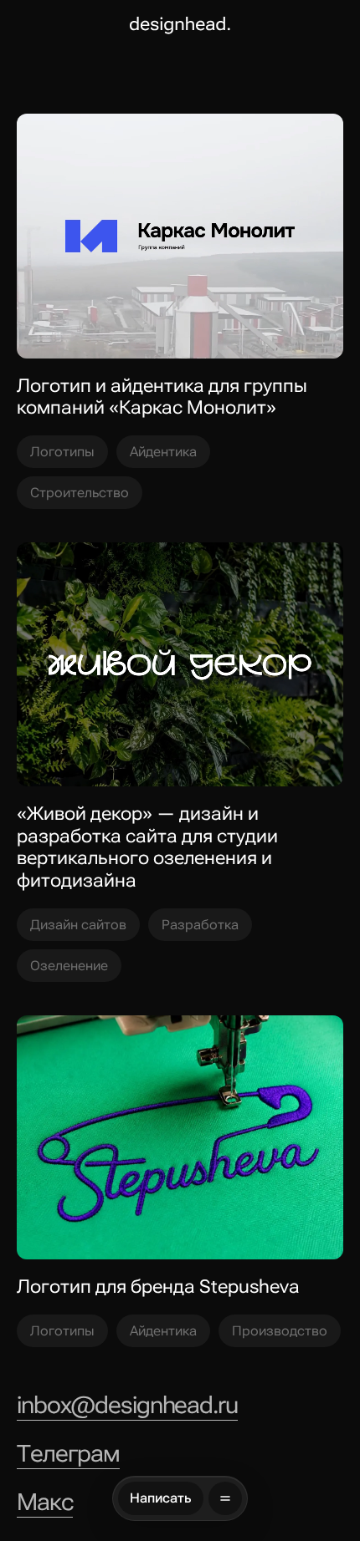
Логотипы (62, 452)
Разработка (200, 925)
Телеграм (68, 1454)
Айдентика (163, 452)
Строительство (79, 493)
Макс (45, 1502)
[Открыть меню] (225, 1498)
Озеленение (69, 966)
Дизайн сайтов (78, 925)
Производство (279, 1331)
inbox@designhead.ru (127, 1405)
